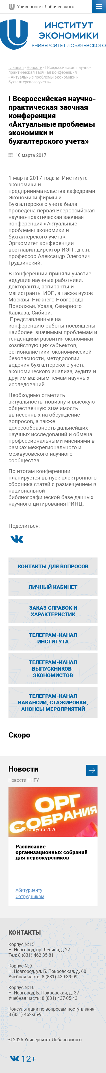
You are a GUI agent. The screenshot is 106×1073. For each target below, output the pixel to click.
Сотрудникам (30, 896)
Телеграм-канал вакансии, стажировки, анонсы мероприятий (53, 702)
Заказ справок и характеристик (53, 611)
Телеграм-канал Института (53, 638)
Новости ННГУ (23, 780)
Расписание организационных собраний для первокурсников (52, 852)
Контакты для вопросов (53, 566)
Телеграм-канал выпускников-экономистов (53, 669)
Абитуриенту (29, 890)
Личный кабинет (53, 587)
